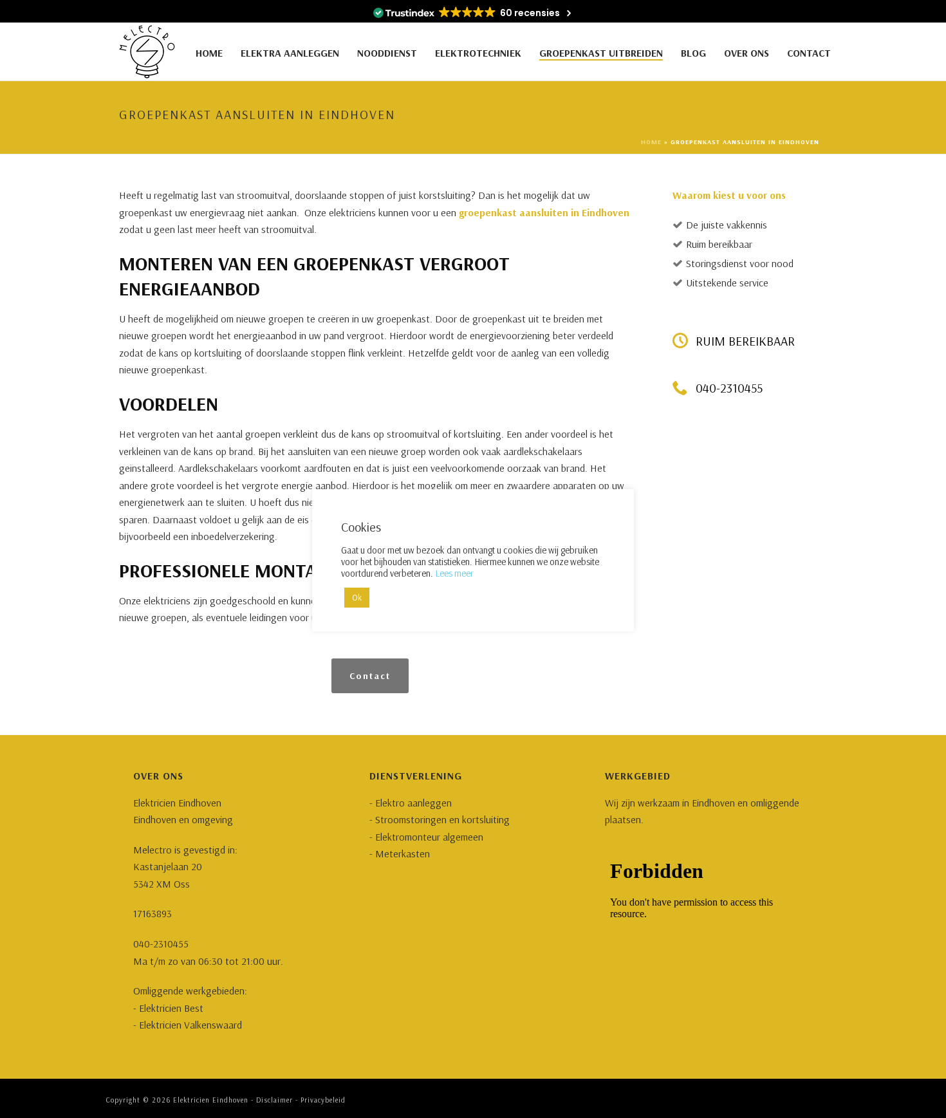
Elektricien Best (171, 1008)
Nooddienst (387, 52)
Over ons (746, 52)
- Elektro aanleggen (410, 802)
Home (209, 52)
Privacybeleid (323, 1099)
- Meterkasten (399, 853)
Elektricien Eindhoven (210, 1099)
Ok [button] (357, 597)
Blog (693, 52)
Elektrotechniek (478, 52)
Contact (809, 52)
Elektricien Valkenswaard (190, 1024)
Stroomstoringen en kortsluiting (441, 819)
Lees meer (454, 573)
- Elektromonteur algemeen (426, 836)
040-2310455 (161, 943)
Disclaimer (274, 1099)
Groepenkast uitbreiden (601, 52)
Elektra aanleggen (290, 52)
